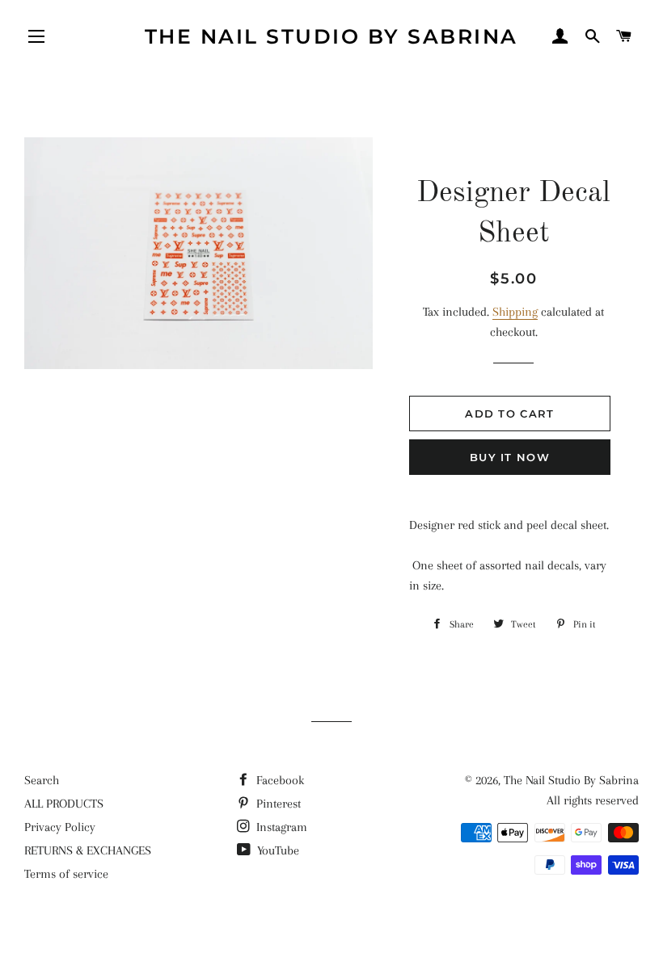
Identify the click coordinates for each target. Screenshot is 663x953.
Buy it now (510, 457)
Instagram (280, 827)
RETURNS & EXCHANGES (87, 850)
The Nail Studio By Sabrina (331, 36)
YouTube (276, 850)
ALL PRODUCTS (63, 803)
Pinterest (277, 803)
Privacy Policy (59, 827)
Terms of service (66, 874)
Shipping (515, 311)
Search (41, 780)
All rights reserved (593, 800)
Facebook (278, 780)
